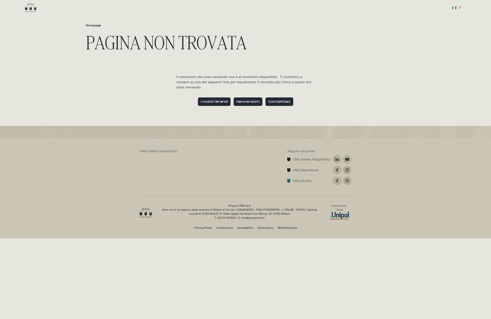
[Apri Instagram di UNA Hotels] (347, 181)
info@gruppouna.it (253, 217)
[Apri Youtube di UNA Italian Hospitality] (347, 159)
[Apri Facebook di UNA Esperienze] (337, 170)
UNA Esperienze (306, 170)
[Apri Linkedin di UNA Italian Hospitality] (337, 159)
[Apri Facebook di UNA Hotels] (337, 181)
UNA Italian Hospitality (311, 159)
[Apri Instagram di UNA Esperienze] (347, 170)
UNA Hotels (302, 181)
